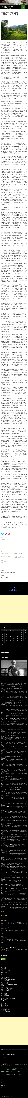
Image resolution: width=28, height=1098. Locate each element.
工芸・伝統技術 (4, 983)
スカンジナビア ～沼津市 (6, 816)
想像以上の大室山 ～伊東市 (7, 888)
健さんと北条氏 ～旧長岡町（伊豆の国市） (10, 718)
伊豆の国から (5, 1008)
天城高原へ (3, 893)
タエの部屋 (4, 1010)
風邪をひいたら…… (5, 764)
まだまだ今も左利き (5, 802)
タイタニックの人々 (5, 709)
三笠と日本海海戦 (4, 884)
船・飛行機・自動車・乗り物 (8, 998)
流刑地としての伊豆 (5, 769)
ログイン (2, 1082)
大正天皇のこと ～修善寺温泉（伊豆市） (10, 701)
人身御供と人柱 (4, 723)
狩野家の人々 (12, 12)
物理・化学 (4, 993)
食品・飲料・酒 (5, 987)
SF (2, 973)
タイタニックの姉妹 (5, 806)
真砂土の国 (3, 797)
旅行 (2, 985)
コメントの (4, 1087)
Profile (2, 880)
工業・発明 (4, 994)
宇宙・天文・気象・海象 (7, 988)
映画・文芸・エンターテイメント (9, 984)
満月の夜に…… (4, 742)
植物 (2, 992)
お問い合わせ (5, 1058)
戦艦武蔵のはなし (4, 876)
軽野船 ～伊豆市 (4, 553)
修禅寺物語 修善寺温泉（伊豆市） (8, 820)
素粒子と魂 (3, 778)
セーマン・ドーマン (5, 871)
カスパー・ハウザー (5, 746)
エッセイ (3, 967)
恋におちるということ (5, 691)
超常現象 (3, 974)
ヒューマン (4, 975)
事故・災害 (4, 999)
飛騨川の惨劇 (3, 683)
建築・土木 (4, 996)
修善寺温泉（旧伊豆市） (5, 12)
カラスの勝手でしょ (5, 918)
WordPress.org (4, 1090)
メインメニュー (26, 7)
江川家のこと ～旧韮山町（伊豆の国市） (10, 732)
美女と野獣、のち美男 (5, 902)
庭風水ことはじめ (4, 728)
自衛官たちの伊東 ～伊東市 (7, 737)
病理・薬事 (4, 978)
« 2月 (2, 644)
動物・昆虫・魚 (5, 990)
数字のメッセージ (4, 696)
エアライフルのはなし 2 (6, 754)
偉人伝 (3, 1004)
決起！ (2, 560)
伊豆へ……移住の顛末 (6, 1009)
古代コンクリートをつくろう (7, 686)
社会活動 (3, 968)
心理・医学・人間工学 (6, 977)
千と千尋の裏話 (4, 705)
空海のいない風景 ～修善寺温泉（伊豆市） (10, 866)
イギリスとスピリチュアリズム (7, 792)
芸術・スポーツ (5, 982)
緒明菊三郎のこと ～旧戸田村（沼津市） (10, 834)
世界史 (3, 1001)
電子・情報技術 (5, 995)
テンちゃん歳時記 (5, 1011)
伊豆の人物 (4, 1006)
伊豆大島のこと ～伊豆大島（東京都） (9, 844)
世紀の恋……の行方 (5, 898)
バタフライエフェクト (5, 927)
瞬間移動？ (3, 759)
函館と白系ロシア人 (5, 858)
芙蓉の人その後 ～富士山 (6, 849)
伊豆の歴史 (4, 1005)
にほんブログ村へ (4, 948)
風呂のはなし (3, 783)
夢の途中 (3, 969)
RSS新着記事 (4, 915)
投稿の (3, 1085)
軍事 (2, 1000)
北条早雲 (16, 12)
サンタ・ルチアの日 (5, 825)
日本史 (3, 1003)
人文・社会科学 (5, 980)
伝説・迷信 (4, 972)
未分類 (3, 1013)
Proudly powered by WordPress (6, 1096)
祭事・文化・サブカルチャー (8, 979)
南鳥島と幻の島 (4, 830)
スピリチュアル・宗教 (6, 970)
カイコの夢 (3, 853)
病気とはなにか (4, 713)
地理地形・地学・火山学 (7, 989)
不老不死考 (3, 751)
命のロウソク (3, 787)
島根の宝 (2, 863)
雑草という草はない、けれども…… (8, 773)
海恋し (2, 936)
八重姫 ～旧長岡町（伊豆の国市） (8, 571)
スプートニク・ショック (6, 839)
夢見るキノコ (3, 907)
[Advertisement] (14, 609)
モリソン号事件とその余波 (6, 811)
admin (10, 16)
